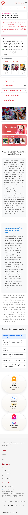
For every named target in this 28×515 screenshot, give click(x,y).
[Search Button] (24, 8)
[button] (6, 67)
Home (3, 13)
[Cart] (16, 3)
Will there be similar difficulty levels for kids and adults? (12, 365)
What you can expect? (10, 81)
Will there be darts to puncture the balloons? (12, 349)
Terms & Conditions (6, 470)
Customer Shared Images (11, 95)
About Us (4, 454)
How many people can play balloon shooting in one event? (12, 336)
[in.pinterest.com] (23, 505)
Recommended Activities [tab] (7, 58)
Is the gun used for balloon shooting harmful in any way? (13, 355)
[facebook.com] (4, 505)
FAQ (3, 467)
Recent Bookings (6, 478)
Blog (3, 459)
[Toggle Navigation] (25, 3)
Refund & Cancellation (7, 473)
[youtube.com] (12, 505)
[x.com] (8, 505)
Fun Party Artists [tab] (15, 61)
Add (9, 72)
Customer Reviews (9, 100)
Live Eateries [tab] (22, 61)
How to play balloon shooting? (11, 360)
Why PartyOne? (8, 86)
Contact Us (4, 457)
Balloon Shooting (8, 13)
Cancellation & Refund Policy (12, 90)
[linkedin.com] (19, 505)
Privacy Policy (5, 475)
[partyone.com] (3, 3)
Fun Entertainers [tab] (7, 61)
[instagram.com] (16, 505)
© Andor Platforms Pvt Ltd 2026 (9, 512)
